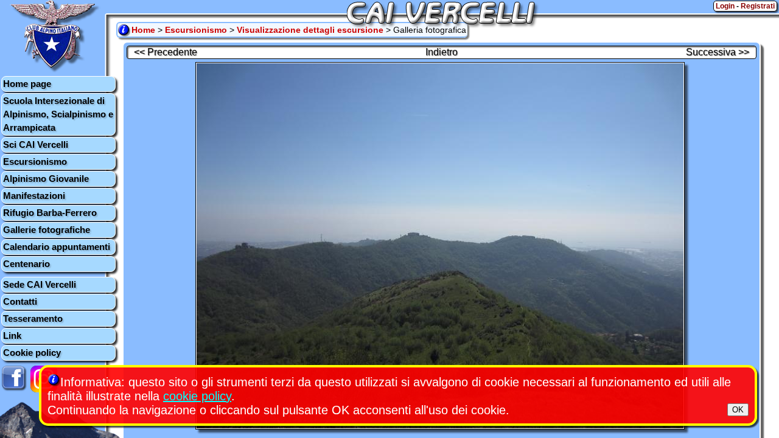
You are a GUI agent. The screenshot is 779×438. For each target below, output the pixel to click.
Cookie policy (32, 352)
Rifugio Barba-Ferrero (50, 212)
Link (12, 335)
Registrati (758, 6)
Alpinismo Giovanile (46, 178)
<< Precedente (165, 52)
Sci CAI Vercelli (35, 144)
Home (143, 30)
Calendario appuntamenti (56, 247)
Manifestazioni (34, 195)
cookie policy (197, 396)
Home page (27, 83)
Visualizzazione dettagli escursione (310, 30)
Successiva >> (717, 52)
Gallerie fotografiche (46, 229)
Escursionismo (35, 161)
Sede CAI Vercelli (39, 284)
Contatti (20, 301)
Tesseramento (33, 318)
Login (725, 6)
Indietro (441, 52)
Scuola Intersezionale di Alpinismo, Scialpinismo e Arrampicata (58, 114)
